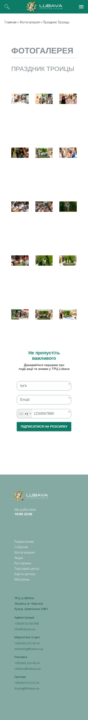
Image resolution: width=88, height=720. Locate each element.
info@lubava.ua (24, 629)
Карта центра (24, 574)
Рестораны (22, 563)
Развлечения (24, 541)
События (21, 547)
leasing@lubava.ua (26, 688)
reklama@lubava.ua (27, 669)
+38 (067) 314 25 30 (26, 683)
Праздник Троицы (56, 22)
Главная (10, 22)
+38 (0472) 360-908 (26, 623)
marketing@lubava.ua (28, 649)
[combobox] (24, 413)
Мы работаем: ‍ (25, 511)
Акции (18, 558)
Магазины (22, 579)
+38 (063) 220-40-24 (26, 643)
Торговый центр (26, 568)
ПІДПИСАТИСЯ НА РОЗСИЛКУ (44, 426)
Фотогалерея (30, 22)
